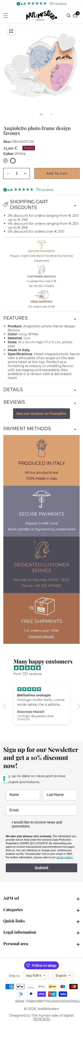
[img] (44, 668)
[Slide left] (32, 114)
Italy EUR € (34, 975)
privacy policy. (64, 857)
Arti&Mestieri (48, 1008)
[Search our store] (69, 15)
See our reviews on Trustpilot (41, 414)
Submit (41, 868)
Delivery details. (42, 636)
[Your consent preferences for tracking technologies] (4, 778)
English (61, 975)
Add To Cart (57, 173)
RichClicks (41, 1018)
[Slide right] (51, 114)
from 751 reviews (27, 674)
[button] (5, 706)
